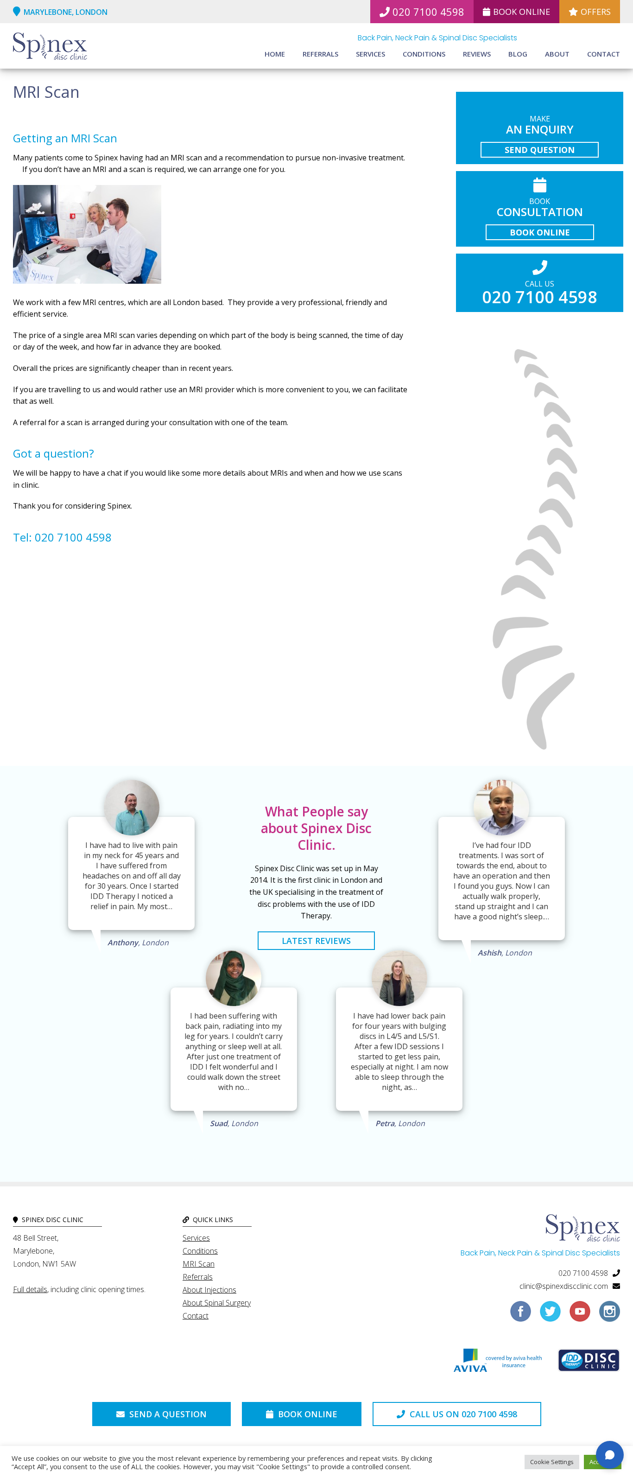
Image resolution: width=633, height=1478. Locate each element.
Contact (603, 53)
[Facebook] (520, 1315)
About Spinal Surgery (217, 1303)
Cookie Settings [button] (552, 1462)
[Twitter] (550, 1315)
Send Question (540, 149)
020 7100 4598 (428, 12)
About (557, 53)
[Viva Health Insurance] (498, 1362)
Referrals (320, 53)
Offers (596, 11)
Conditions (424, 53)
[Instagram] (609, 1315)
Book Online (521, 11)
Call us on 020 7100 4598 (462, 1414)
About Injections (209, 1290)
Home (275, 53)
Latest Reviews (316, 940)
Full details (30, 1289)
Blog (517, 53)
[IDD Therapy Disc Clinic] (588, 1362)
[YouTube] (580, 1315)
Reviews (477, 53)
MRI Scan (199, 1264)
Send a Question (167, 1414)
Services (370, 53)
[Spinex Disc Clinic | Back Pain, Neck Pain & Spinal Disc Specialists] (50, 47)
